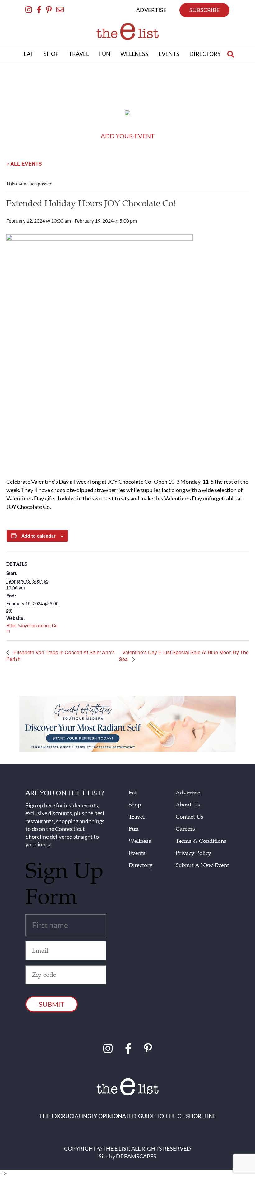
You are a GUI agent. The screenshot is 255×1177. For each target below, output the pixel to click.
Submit (51, 1004)
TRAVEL (79, 53)
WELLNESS (134, 53)
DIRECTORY (205, 53)
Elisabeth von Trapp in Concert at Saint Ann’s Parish (60, 655)
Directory (140, 865)
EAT (29, 53)
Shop (135, 805)
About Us (188, 805)
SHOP (51, 53)
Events (137, 853)
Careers (185, 829)
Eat (133, 792)
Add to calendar (38, 536)
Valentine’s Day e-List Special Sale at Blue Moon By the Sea (184, 656)
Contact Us (189, 817)
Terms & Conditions (201, 841)
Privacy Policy (193, 853)
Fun (133, 829)
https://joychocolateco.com (32, 628)
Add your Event (128, 136)
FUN (104, 53)
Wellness (140, 841)
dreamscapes (136, 1156)
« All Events (24, 163)
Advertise (188, 792)
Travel (137, 817)
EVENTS (169, 53)
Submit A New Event (202, 865)
